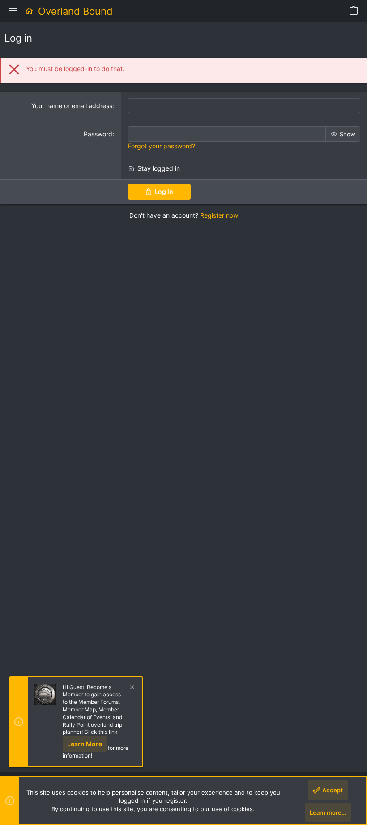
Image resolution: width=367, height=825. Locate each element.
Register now (219, 215)
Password (98, 134)
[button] (13, 11)
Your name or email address (71, 105)
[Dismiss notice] (131, 688)
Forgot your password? (161, 146)
